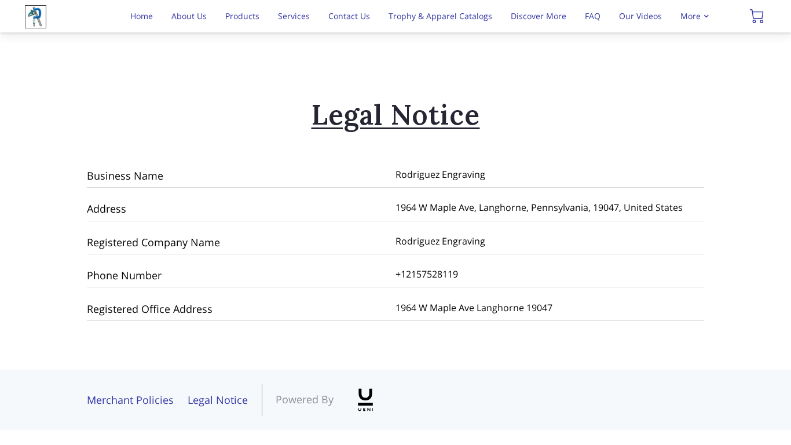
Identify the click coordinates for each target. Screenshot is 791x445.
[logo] (365, 399)
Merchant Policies (130, 400)
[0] (757, 16)
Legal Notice (218, 400)
